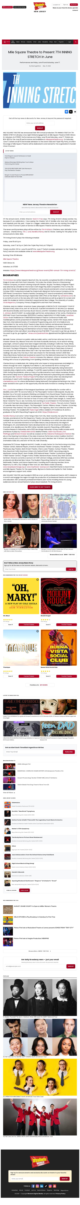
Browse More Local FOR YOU (62, 555)
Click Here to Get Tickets (40, 487)
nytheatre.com (66, 296)
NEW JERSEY (40, 11)
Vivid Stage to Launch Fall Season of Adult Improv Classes (18, 157)
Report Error (64, 1190)
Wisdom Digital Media (35, 1194)
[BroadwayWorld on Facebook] (33, 1186)
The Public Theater (49, 403)
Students (45, 42)
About (21, 1190)
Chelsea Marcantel (27, 432)
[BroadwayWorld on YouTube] (54, 1186)
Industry (29, 42)
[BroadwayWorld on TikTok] (46, 1186)
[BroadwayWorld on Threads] (50, 1186)
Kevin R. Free (38, 219)
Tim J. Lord (27, 232)
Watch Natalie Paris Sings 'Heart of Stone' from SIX (33, 785)
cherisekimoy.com (10, 381)
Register (61, 42)
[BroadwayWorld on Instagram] (37, 1186)
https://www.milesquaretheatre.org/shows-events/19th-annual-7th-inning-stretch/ (43, 270)
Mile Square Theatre (11, 259)
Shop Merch (8, 7)
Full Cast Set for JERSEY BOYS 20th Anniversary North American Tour (28, 1136)
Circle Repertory (9, 302)
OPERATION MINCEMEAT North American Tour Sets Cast (23, 1097)
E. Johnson (7, 313)
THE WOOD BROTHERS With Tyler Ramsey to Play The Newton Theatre (18, 169)
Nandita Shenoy (38, 232)
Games (56, 42)
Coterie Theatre (29, 357)
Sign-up (65, 4)
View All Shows (11, 890)
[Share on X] (71, 111)
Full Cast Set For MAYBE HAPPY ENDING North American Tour (25, 1057)
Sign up (71, 966)
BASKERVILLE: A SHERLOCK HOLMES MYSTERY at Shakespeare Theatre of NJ (40, 771)
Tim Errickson (47, 229)
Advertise (15, 1190)
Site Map (56, 1190)
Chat (34, 42)
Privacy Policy (60, 1194)
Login (69, 42)
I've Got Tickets (29, 624)
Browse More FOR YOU (39, 951)
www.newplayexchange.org (13, 467)
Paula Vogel (34, 410)
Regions (49, 1190)
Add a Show (24, 890)
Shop (51, 42)
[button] (75, 42)
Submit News (41, 1190)
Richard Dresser (20, 434)
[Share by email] (75, 111)
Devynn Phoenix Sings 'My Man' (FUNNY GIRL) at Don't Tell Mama (37, 778)
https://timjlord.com (50, 412)
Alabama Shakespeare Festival (59, 434)
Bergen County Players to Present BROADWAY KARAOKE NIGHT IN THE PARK (19, 176)
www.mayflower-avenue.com (38, 467)
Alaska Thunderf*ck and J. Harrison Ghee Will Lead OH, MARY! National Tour (30, 1017)
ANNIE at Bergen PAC (24, 764)
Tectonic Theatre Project (25, 377)
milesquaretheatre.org (54, 139)
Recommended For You (10, 900)
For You (11, 492)
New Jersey (13, 41)
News (18, 42)
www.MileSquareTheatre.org (43, 251)
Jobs (39, 42)
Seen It (10, 624)
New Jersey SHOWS (9, 798)
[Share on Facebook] (66, 111)
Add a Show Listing (19, 7)
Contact (27, 1190)
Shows (23, 42)
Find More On (39, 685)
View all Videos (8, 793)
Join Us (33, 1190)
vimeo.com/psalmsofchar (38, 333)
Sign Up (40, 128)
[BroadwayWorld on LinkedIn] (41, 1186)
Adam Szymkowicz (55, 432)
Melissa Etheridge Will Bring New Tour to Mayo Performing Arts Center (19, 163)
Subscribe (69, 752)
